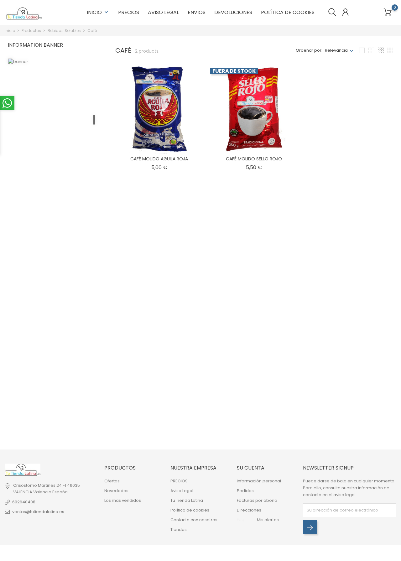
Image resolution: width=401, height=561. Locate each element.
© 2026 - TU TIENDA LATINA (31, 553)
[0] (388, 12)
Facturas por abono (257, 500)
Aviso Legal (163, 12)
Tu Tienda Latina (186, 500)
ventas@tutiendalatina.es (38, 512)
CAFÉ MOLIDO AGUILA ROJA (159, 159)
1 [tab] (94, 119)
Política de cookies (288, 12)
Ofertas (112, 481)
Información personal (259, 481)
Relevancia (336, 50)
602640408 (23, 502)
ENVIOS (197, 12)
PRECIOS (128, 12)
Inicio (98, 12)
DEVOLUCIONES (233, 12)
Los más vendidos (122, 500)
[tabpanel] (54, 121)
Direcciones (249, 510)
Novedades (116, 491)
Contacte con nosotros (193, 520)
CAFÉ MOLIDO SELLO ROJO (254, 159)
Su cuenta (250, 467)
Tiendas (178, 529)
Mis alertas (268, 520)
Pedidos (245, 491)
